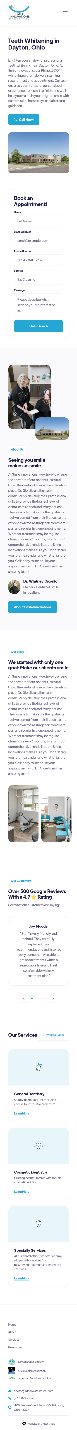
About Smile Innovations (32, 607)
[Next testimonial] (53, 998)
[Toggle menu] (65, 13)
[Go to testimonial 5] (45, 998)
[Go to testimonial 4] (42, 998)
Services (14, 1339)
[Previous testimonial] (24, 998)
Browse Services (53, 1035)
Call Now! (26, 119)
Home (12, 1324)
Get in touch (38, 326)
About (12, 1332)
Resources (15, 1347)
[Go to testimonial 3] (38, 998)
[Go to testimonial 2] (35, 998)
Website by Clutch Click (41, 1423)
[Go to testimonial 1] (32, 998)
